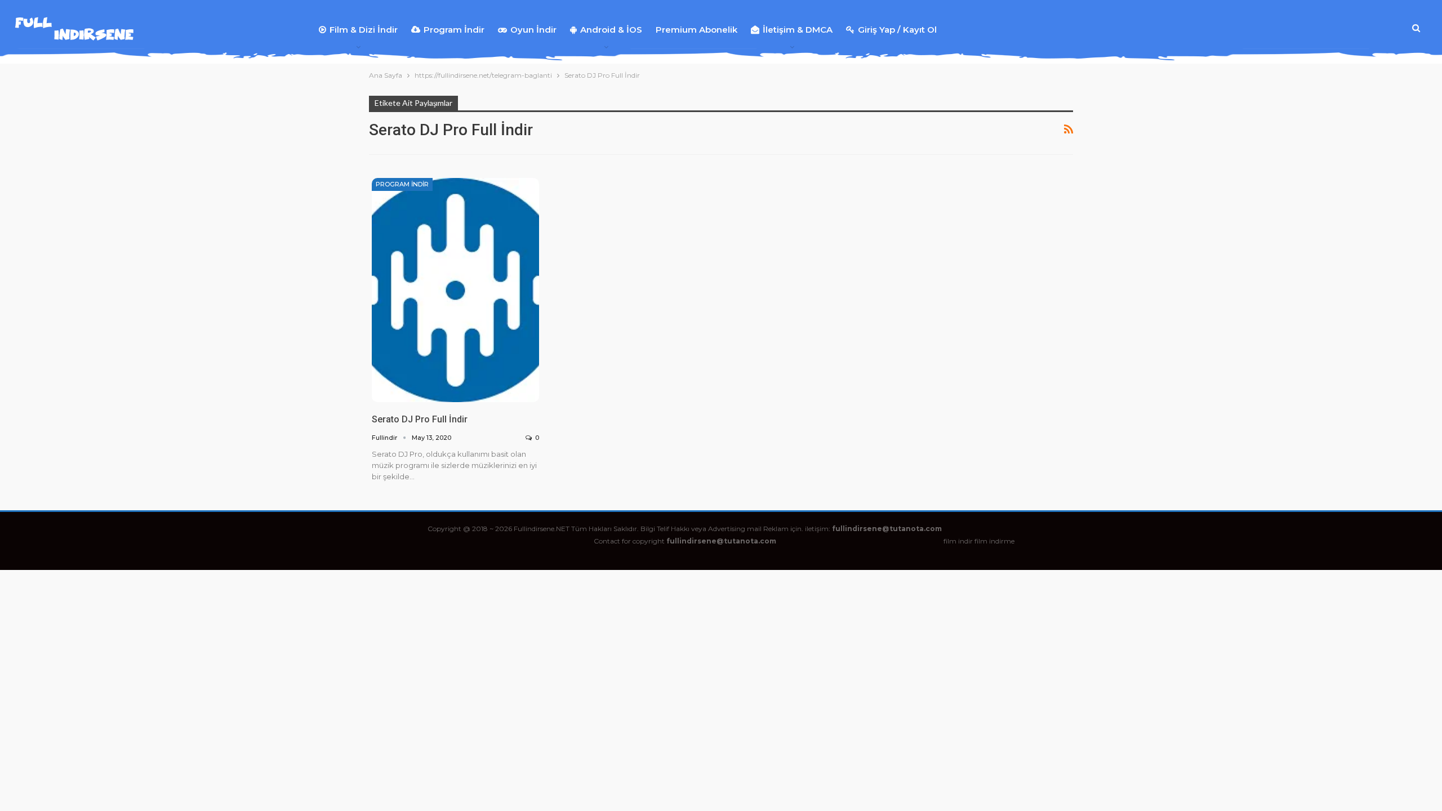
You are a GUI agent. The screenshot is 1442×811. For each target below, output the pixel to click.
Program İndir (454, 29)
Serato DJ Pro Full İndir (420, 419)
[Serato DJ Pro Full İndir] (455, 290)
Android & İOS (611, 29)
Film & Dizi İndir (364, 29)
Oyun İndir (533, 29)
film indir (958, 541)
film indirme (994, 541)
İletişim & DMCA (798, 29)
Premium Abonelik (696, 29)
